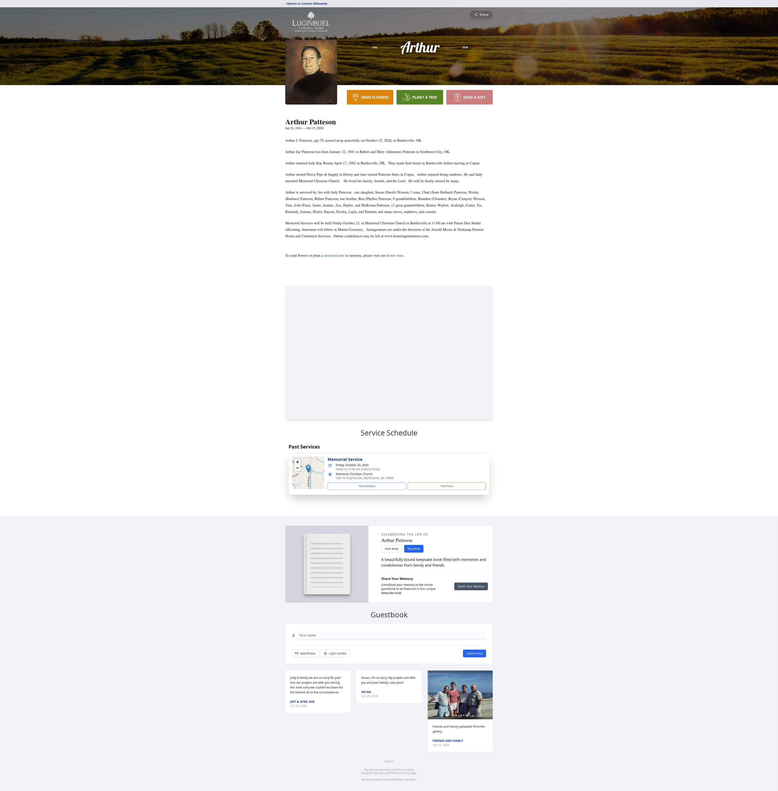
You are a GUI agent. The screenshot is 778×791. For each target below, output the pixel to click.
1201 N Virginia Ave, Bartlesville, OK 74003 (364, 478)
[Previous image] (431, 695)
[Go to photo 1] (447, 715)
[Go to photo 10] (468, 715)
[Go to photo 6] (459, 715)
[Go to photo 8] (464, 715)
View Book (391, 549)
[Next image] (488, 695)
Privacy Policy (377, 773)
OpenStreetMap (393, 779)
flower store (395, 255)
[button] (308, 468)
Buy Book (414, 549)
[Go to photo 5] (456, 715)
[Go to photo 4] (454, 715)
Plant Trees (447, 486)
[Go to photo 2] (449, 715)
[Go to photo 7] (461, 715)
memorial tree (334, 255)
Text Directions (366, 486)
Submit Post (474, 653)
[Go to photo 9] (466, 715)
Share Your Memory (471, 586)
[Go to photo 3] (451, 715)
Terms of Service (400, 773)
